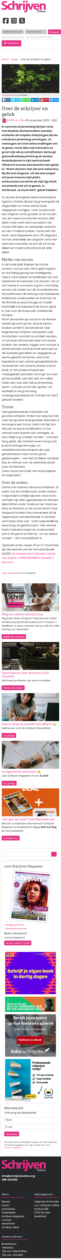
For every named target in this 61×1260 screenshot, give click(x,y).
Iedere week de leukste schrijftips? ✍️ (29, 724)
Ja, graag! (9, 783)
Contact (7, 1220)
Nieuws (6, 1201)
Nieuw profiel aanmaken (13, 37)
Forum (5, 1205)
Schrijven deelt (10, 1227)
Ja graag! (8, 735)
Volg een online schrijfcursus (22, 614)
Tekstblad (7, 1247)
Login (4, 573)
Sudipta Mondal (10, 95)
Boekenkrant (9, 1244)
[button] (11, 43)
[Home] (25, 7)
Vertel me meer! (13, 688)
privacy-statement (12, 1147)
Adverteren (8, 1223)
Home (5, 59)
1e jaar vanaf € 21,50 (18, 943)
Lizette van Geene (16, 120)
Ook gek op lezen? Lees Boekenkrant (28, 819)
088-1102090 (10, 1179)
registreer (14, 573)
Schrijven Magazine (13, 1216)
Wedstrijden (9, 1212)
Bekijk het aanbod (13, 636)
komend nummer (16, 928)
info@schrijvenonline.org (18, 1176)
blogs (15, 59)
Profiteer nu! (10, 838)
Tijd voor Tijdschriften (14, 1251)
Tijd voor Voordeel (12, 1255)
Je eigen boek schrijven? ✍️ (21, 771)
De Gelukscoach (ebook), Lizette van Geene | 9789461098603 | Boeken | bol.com (28, 558)
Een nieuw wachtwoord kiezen (39, 37)
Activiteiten (8, 1209)
